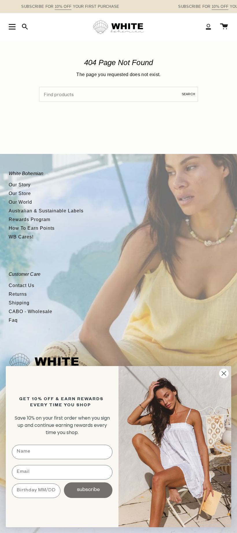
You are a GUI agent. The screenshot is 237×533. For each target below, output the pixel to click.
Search (188, 94)
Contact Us (21, 285)
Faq (13, 320)
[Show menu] (13, 26)
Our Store (20, 193)
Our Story (20, 184)
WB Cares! (21, 236)
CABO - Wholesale (30, 311)
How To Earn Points (32, 228)
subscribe (88, 490)
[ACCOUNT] (208, 27)
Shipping (19, 302)
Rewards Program (29, 219)
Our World (20, 202)
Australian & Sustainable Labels (46, 210)
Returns (18, 294)
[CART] (224, 27)
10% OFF (63, 6)
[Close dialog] (224, 373)
